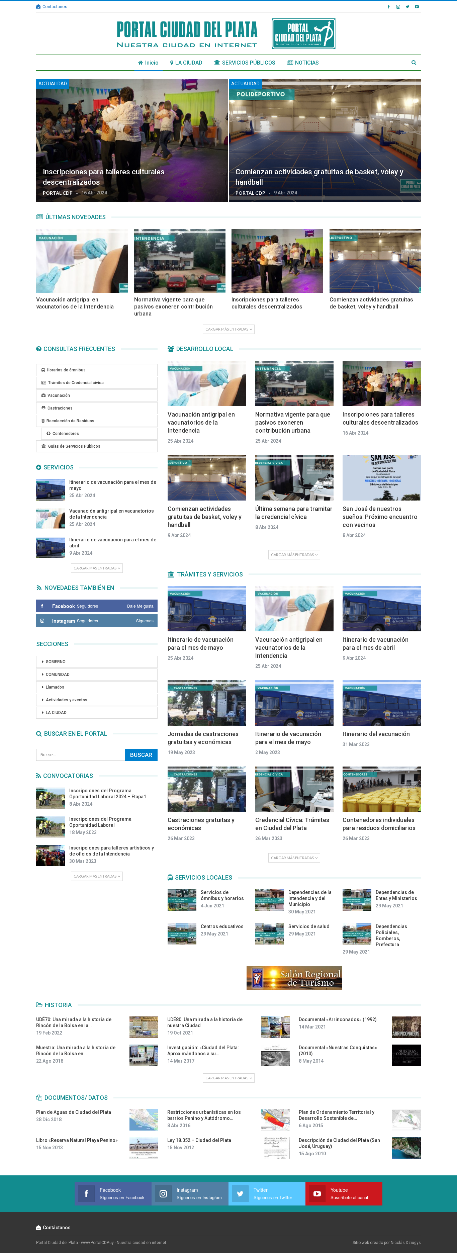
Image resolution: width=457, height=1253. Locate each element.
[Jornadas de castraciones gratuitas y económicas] (207, 703)
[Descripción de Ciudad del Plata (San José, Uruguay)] (406, 1148)
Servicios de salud (309, 926)
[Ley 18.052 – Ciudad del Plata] (275, 1148)
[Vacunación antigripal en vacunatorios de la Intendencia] (82, 261)
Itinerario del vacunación (376, 733)
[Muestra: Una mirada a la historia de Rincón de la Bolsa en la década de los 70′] (143, 1055)
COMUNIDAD (58, 674)
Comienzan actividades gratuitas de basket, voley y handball (205, 516)
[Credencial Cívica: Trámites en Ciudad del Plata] (294, 789)
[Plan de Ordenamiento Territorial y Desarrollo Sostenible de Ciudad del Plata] (406, 1120)
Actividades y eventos (66, 700)
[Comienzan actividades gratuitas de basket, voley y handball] (325, 141)
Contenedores (66, 433)
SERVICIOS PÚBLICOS (248, 63)
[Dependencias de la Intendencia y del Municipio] (269, 900)
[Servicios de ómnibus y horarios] (182, 900)
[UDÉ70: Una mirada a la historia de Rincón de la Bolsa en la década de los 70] (143, 1027)
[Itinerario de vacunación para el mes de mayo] (50, 490)
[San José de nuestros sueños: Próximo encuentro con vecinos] (382, 478)
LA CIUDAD (188, 63)
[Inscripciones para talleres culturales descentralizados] (132, 141)
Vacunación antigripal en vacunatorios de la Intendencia (201, 422)
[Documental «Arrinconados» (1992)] (406, 1027)
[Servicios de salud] (269, 934)
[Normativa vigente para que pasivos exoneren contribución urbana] (180, 261)
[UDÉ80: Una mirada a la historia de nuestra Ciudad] (275, 1027)
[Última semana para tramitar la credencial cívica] (294, 478)
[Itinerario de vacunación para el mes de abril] (50, 547)
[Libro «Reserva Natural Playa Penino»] (143, 1148)
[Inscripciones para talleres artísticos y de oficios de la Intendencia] (50, 855)
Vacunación (59, 395)
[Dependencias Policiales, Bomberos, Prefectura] (357, 934)
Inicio (152, 63)
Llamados (55, 687)
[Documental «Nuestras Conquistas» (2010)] (406, 1055)
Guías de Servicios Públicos (74, 446)
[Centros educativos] (182, 934)
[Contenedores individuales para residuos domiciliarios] (382, 789)
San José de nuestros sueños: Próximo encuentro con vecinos (380, 516)
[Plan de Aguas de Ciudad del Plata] (143, 1120)
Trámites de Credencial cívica (76, 382)
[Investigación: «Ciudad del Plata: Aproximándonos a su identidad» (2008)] (275, 1055)
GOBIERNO (56, 661)
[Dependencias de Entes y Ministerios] (357, 900)
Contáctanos (54, 6)
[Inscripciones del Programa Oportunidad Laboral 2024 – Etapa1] (50, 798)
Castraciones (60, 408)
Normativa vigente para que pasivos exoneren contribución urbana (292, 422)
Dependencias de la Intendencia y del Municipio (310, 898)
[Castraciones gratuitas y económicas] (207, 789)
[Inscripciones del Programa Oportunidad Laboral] (50, 826)
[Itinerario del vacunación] (382, 703)
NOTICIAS (307, 63)
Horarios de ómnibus (66, 370)
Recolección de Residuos (70, 421)
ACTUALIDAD (52, 83)
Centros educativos (222, 926)
